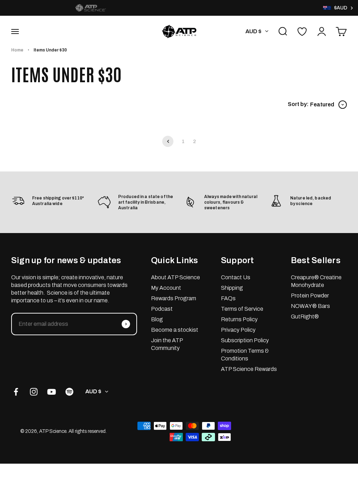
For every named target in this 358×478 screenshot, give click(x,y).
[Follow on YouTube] (51, 391)
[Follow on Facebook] (16, 391)
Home (17, 50)
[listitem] (90, 8)
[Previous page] (167, 141)
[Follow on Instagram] (33, 391)
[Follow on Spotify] (69, 391)
